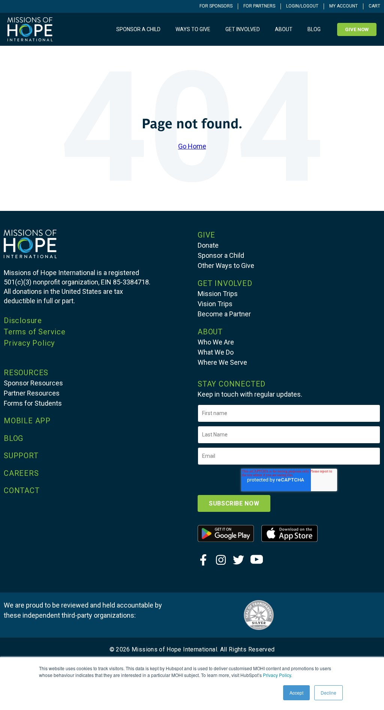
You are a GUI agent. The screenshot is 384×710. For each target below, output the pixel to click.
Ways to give (193, 29)
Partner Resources (32, 393)
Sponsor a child (138, 29)
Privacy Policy (277, 675)
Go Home (192, 146)
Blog (314, 29)
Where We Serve (222, 362)
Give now (357, 29)
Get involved (242, 29)
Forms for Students (33, 403)
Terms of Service (35, 331)
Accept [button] (296, 692)
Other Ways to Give (226, 265)
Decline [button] (328, 692)
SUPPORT (21, 455)
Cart (374, 6)
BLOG (13, 438)
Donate (208, 245)
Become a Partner (224, 314)
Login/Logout (302, 6)
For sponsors (216, 6)
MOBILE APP (27, 420)
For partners (259, 6)
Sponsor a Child (221, 255)
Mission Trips (218, 294)
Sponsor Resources (33, 383)
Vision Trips (215, 304)
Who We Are (216, 342)
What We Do (216, 352)
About (283, 29)
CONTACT (22, 490)
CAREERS (21, 473)
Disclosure (23, 320)
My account (343, 6)
